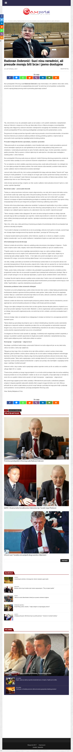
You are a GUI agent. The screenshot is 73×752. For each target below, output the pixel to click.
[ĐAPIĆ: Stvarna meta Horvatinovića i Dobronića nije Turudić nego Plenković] (36, 485)
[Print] (56, 77)
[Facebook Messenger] (16, 77)
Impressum (42, 745)
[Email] (49, 77)
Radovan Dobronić (15, 410)
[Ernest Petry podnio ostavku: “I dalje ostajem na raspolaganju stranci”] (8, 607)
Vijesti (16, 577)
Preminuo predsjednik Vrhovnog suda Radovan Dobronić (24, 461)
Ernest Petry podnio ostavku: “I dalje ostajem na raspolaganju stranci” (32, 606)
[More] (2, 37)
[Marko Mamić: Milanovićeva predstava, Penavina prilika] (36, 655)
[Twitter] (2, 19)
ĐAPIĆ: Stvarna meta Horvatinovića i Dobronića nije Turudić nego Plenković (30, 508)
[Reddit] (30, 77)
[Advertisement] (36, 105)
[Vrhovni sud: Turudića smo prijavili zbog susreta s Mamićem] (36, 532)
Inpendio (40, 747)
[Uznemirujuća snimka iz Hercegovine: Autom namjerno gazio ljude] (8, 580)
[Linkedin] (43, 77)
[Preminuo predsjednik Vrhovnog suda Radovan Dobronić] (36, 438)
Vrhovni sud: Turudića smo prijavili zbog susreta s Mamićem (25, 555)
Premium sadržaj (12, 21)
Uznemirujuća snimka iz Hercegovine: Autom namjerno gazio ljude (31, 579)
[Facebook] (10, 77)
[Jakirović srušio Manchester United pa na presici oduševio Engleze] (8, 598)
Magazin (16, 586)
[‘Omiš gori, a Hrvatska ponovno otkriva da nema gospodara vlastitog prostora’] (10, 690)
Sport (16, 595)
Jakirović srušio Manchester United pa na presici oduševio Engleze (31, 597)
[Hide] (0, 41)
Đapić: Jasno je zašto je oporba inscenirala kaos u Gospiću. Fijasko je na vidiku (36, 680)
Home (5, 21)
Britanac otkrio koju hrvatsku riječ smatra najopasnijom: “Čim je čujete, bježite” (34, 588)
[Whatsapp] (23, 77)
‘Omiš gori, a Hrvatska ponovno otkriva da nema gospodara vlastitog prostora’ (36, 689)
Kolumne (18, 678)
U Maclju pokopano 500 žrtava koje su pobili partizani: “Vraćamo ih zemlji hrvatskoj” (35, 616)
